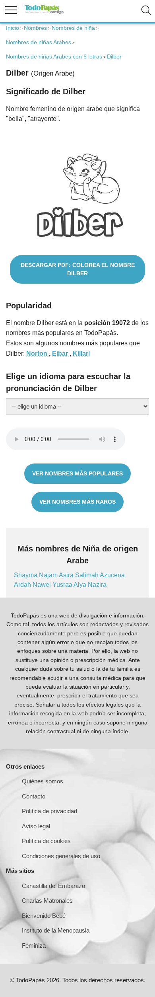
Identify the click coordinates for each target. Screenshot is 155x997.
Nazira (97, 584)
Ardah (23, 584)
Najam (49, 575)
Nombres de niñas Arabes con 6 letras (54, 56)
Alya (81, 584)
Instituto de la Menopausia (55, 930)
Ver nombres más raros (77, 501)
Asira (67, 575)
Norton (37, 353)
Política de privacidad (49, 811)
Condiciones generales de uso (61, 856)
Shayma (26, 575)
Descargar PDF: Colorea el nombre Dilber (78, 269)
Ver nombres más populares (77, 473)
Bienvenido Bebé (44, 915)
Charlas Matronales (47, 900)
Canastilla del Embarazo (53, 885)
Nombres (35, 28)
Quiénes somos (42, 781)
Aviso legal (36, 826)
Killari (81, 353)
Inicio (12, 28)
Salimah (87, 575)
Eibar (61, 353)
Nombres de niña (73, 28)
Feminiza (34, 945)
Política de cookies (46, 840)
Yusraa (63, 584)
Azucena (112, 575)
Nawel (42, 584)
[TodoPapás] (44, 13)
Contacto (33, 796)
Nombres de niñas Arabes (38, 42)
